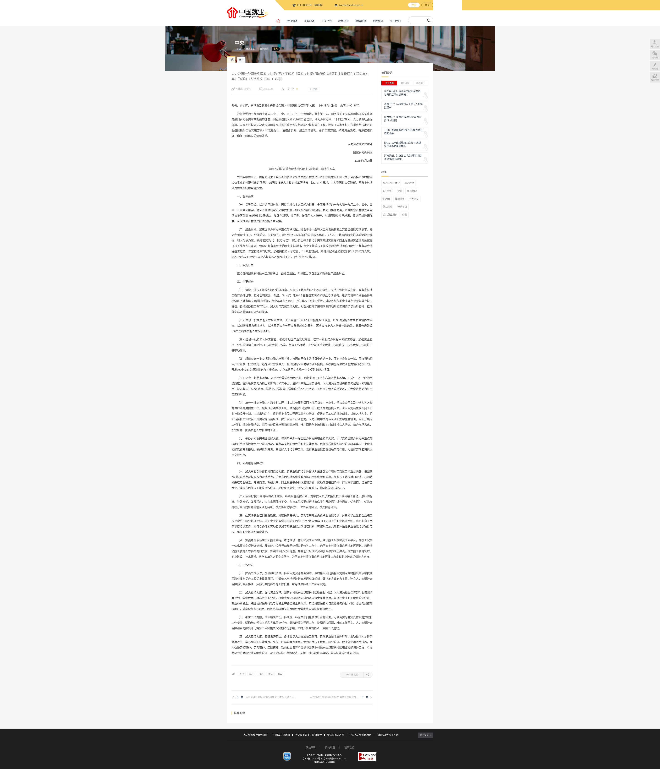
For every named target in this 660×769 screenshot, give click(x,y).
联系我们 (349, 747)
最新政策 (264, 49)
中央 (275, 49)
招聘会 (386, 199)
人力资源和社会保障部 (255, 735)
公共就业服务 (390, 215)
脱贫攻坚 (409, 183)
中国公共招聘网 (281, 735)
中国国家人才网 (335, 735)
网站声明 (311, 747)
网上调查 (655, 46)
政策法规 (343, 21)
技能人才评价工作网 (387, 735)
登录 (427, 5)
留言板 (655, 69)
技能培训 (414, 199)
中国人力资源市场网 (360, 735)
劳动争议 (402, 207)
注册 (413, 5)
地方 (241, 60)
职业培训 (388, 191)
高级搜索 (655, 80)
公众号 (655, 58)
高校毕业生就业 (391, 183)
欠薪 (399, 191)
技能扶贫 (400, 199)
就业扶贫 (388, 207)
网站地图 (330, 747)
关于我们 (395, 21)
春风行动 (412, 191)
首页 (239, 49)
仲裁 (404, 215)
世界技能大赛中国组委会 (308, 735)
